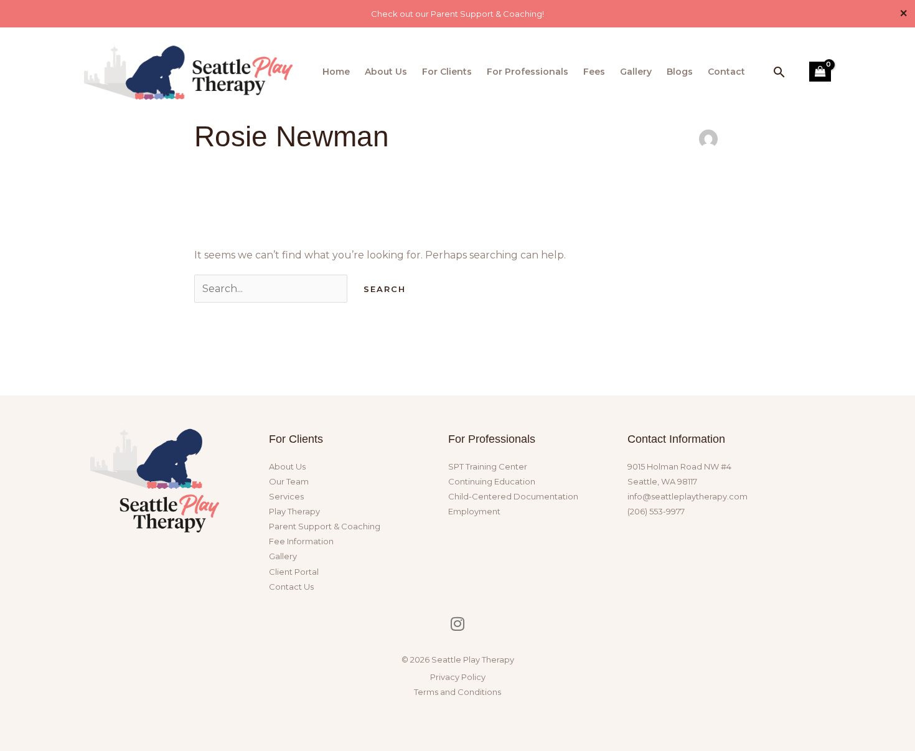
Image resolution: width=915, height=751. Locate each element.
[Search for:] (272, 289)
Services (286, 496)
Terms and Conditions (457, 692)
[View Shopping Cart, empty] (820, 72)
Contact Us (291, 587)
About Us (386, 71)
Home (336, 71)
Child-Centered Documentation (513, 496)
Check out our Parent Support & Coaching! (457, 14)
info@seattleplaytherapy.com (687, 496)
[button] (779, 72)
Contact (726, 71)
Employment (474, 511)
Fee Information (301, 541)
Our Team (289, 481)
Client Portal (294, 572)
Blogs (680, 71)
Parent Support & (324, 526)
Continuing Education (491, 481)
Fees (594, 71)
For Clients (447, 71)
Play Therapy (294, 511)
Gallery (636, 71)
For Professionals (527, 71)
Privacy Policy (458, 677)
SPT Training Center (487, 466)
